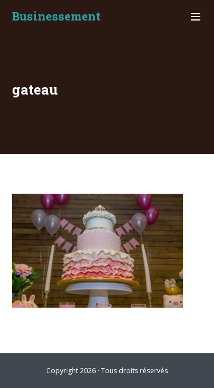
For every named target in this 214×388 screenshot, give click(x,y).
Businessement (56, 16)
